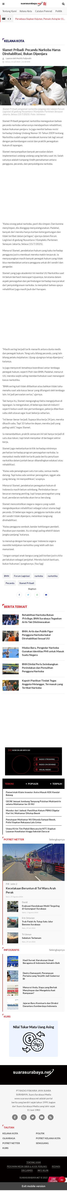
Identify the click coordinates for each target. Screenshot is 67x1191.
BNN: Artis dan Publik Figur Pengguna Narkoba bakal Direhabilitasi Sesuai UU (37, 635)
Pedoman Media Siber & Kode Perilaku (27, 1166)
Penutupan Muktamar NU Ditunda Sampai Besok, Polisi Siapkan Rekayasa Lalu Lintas (31, 821)
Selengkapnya (57, 839)
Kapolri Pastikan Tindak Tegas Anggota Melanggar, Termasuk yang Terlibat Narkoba (42, 684)
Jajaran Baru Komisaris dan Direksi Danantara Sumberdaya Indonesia (40, 1004)
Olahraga (8, 1138)
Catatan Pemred (43, 11)
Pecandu (10, 583)
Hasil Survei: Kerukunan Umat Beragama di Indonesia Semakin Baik (41, 961)
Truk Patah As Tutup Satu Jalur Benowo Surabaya (37, 923)
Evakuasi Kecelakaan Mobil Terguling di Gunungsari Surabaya (41, 907)
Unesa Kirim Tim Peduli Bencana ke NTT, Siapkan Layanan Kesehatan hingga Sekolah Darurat (31, 830)
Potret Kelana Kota (48, 1138)
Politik (58, 11)
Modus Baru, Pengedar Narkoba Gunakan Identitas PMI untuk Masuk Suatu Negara (43, 651)
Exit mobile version (33, 1186)
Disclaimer (27, 1170)
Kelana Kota (26, 11)
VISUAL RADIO (45, 770)
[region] (26, 31)
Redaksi (56, 1166)
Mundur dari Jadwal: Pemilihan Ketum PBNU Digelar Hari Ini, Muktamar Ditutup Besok (33, 812)
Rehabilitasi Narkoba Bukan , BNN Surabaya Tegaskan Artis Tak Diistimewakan (42, 618)
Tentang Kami (9, 11)
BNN (6, 576)
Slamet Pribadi (26, 583)
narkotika (52, 576)
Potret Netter (11, 1143)
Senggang (42, 1143)
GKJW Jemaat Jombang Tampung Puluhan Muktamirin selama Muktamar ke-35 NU (33, 803)
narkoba (39, 576)
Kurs (5, 1148)
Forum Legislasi (22, 576)
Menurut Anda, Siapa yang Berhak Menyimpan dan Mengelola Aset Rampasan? (40, 990)
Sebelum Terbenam (31, 938)
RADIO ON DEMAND (47, 764)
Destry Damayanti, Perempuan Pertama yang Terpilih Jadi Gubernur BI (41, 976)
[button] (3, 4)
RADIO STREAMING (47, 759)
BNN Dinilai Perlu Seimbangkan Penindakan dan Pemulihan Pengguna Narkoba (40, 667)
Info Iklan (43, 1170)
